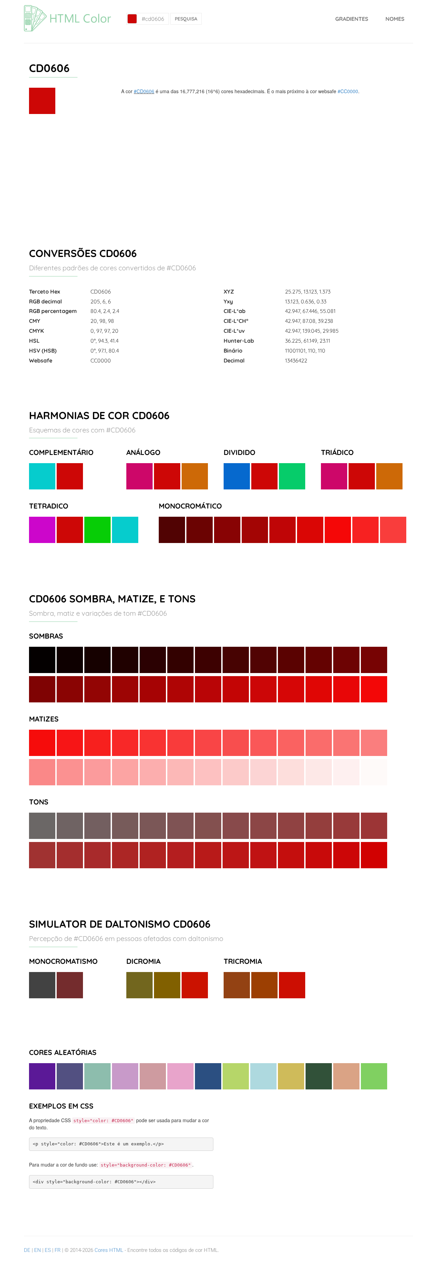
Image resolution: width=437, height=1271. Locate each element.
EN (37, 1250)
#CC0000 (348, 91)
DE (27, 1250)
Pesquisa (186, 19)
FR (58, 1250)
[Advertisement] (218, 178)
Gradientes (351, 18)
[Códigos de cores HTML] (67, 8)
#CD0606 (144, 91)
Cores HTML (109, 1250)
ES (48, 1250)
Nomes (395, 18)
